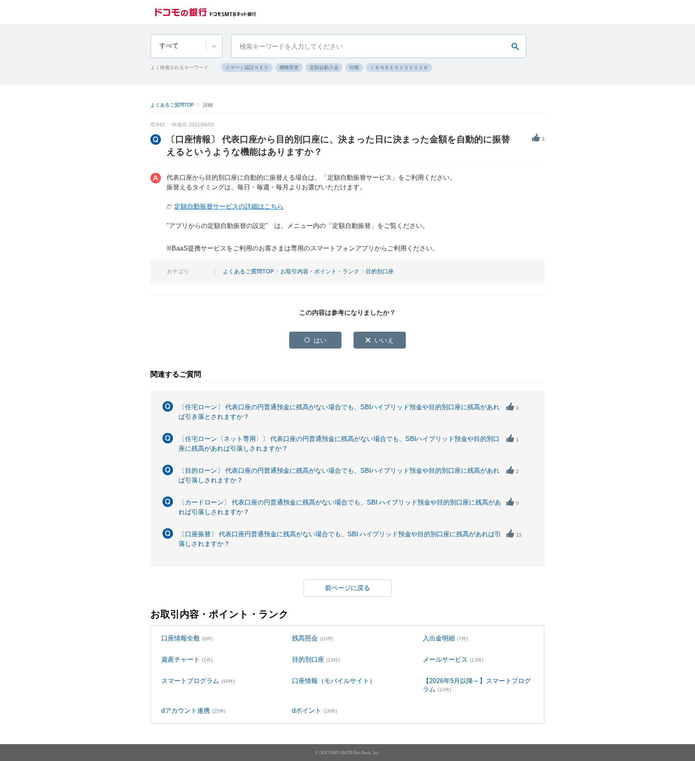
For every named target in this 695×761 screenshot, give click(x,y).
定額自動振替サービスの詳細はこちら (229, 206)
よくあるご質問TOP (172, 105)
